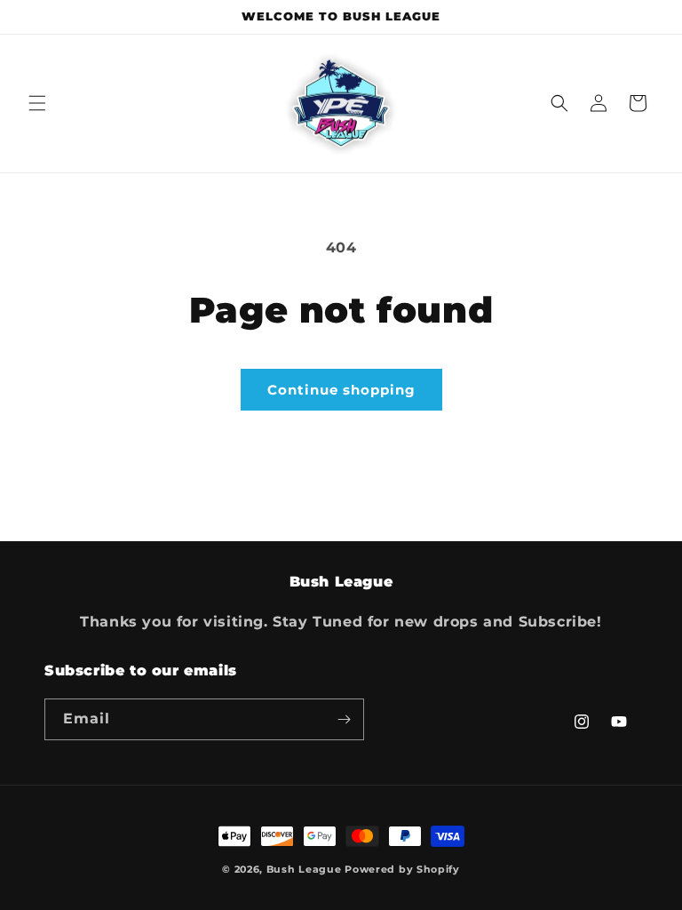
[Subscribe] (343, 719)
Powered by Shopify (402, 869)
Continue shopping (341, 389)
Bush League (304, 869)
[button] (37, 103)
